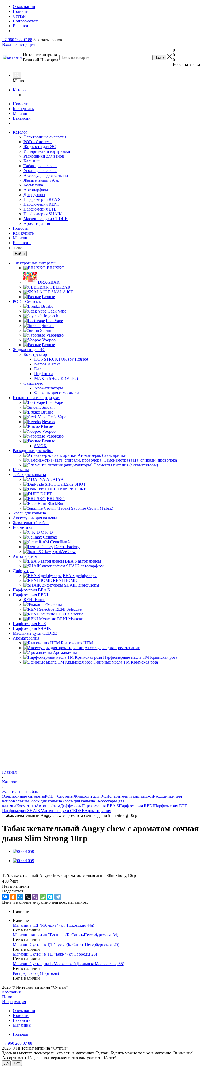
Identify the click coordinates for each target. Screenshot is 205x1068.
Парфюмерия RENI (41, 204)
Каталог (20, 90)
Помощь (9, 997)
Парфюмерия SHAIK (42, 214)
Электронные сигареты (44, 137)
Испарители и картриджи (46, 151)
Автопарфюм (35, 190)
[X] (28, 897)
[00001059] (23, 851)
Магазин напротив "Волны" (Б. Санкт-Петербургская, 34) (65, 935)
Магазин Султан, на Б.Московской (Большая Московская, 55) (68, 963)
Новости (21, 104)
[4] (23, 870)
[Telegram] (57, 897)
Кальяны (31, 161)
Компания (11, 992)
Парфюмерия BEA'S (42, 199)
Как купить (23, 108)
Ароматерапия (36, 223)
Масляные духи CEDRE (45, 218)
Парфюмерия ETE (40, 209)
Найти (20, 254)
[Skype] (50, 897)
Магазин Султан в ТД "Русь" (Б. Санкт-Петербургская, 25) (66, 944)
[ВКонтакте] (5, 897)
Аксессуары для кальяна (45, 175)
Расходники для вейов (43, 156)
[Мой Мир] (20, 897)
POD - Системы (37, 141)
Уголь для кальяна (40, 170)
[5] (30, 870)
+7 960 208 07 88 (17, 39)
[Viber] (35, 897)
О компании (24, 1010)
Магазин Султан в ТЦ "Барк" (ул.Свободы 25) (55, 954)
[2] (11, 870)
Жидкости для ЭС (39, 146)
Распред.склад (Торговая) (36, 973)
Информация (14, 1001)
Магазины (22, 113)
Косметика (33, 185)
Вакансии (22, 118)
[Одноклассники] (13, 897)
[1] (5, 870)
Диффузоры (34, 194)
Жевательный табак (41, 180)
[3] (17, 870)
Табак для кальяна (40, 165)
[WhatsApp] (43, 897)
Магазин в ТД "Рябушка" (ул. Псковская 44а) (53, 925)
